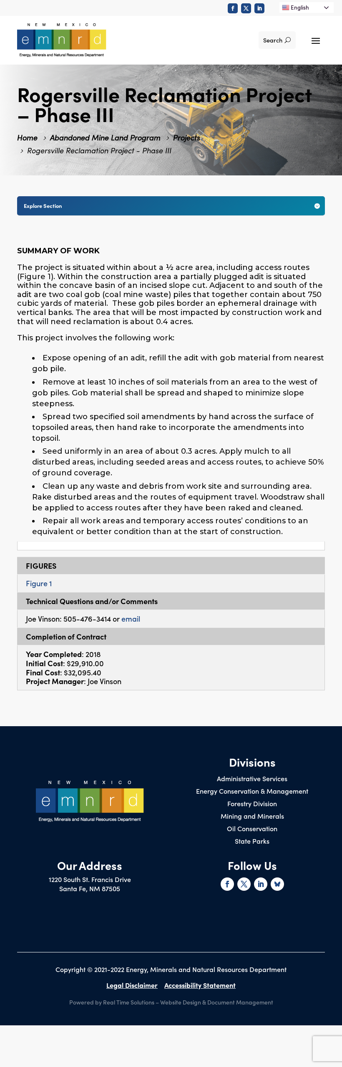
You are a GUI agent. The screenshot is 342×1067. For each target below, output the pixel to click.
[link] (233, 8)
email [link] (130, 618)
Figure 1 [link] (39, 583)
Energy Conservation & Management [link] (252, 791)
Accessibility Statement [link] (200, 985)
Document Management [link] (240, 1002)
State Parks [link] (252, 841)
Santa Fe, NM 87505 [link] (89, 888)
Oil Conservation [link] (252, 829)
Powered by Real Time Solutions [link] (111, 1002)
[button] (315, 40)
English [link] (299, 7)
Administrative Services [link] (252, 779)
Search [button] (272, 40)
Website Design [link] (180, 1002)
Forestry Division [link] (252, 804)
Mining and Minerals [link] (252, 816)
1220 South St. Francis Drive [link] (90, 879)
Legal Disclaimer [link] (132, 985)
